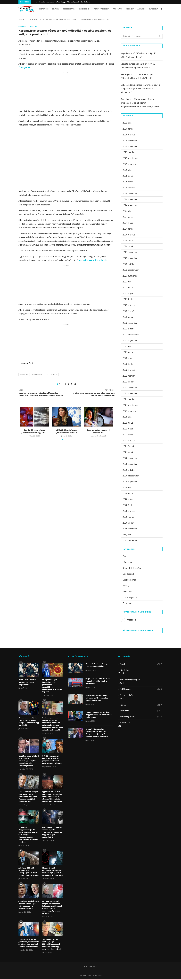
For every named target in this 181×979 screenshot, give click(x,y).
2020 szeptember (131, 475)
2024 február (129, 240)
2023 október (129, 264)
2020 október (129, 470)
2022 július (127, 346)
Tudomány (117, 9)
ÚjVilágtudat (24, 67)
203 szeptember (130, 540)
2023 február (129, 311)
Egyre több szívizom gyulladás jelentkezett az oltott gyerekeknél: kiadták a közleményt (28, 943)
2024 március (129, 234)
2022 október (129, 328)
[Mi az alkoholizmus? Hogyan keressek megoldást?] (28, 670)
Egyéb (125, 556)
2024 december (130, 193)
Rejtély (55, 9)
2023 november (130, 258)
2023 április (128, 299)
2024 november (130, 199)
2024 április (128, 228)
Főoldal (21, 19)
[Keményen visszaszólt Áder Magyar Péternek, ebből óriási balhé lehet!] (75, 716)
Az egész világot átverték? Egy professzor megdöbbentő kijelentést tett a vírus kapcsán (52, 686)
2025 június (128, 176)
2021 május (128, 428)
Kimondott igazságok (135, 9)
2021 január (128, 452)
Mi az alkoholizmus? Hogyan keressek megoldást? (27, 682)
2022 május (128, 358)
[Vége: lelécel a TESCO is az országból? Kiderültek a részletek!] (75, 682)
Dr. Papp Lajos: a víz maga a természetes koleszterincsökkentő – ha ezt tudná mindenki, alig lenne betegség (52, 907)
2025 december (130, 140)
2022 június (128, 352)
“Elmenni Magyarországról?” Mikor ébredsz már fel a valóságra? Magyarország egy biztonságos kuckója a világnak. (28, 834)
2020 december (130, 458)
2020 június (128, 493)
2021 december (130, 387)
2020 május (128, 499)
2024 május (128, 223)
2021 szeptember (131, 405)
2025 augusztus (130, 164)
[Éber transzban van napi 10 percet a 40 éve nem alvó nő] (98, 417)
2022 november (130, 323)
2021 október (129, 399)
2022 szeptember (131, 334)
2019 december (130, 528)
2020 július (127, 487)
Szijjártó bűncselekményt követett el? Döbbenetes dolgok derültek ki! (96, 697)
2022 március (129, 370)
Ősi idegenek (84, 9)
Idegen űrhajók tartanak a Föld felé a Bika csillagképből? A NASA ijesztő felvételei (52, 871)
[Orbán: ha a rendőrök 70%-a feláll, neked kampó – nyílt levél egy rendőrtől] (28, 708)
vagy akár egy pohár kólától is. (93, 260)
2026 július (127, 123)
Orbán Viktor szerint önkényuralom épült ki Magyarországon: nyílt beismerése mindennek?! (140, 89)
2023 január (128, 317)
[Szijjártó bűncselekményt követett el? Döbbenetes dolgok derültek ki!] (75, 699)
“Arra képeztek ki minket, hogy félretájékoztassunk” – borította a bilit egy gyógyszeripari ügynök (52, 944)
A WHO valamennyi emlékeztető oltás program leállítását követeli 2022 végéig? (52, 759)
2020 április (128, 505)
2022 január (128, 381)
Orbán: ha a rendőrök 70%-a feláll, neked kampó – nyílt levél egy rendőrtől (28, 721)
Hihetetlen (44, 9)
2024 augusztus (130, 205)
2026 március (129, 134)
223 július (127, 534)
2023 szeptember (131, 270)
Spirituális (127, 591)
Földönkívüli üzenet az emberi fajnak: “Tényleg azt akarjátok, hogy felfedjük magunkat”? (52, 832)
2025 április (128, 181)
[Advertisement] (66, 91)
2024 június (128, 217)
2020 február (129, 517)
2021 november (130, 393)
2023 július (127, 281)
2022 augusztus (130, 340)
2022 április (128, 364)
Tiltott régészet (101, 9)
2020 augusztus (130, 481)
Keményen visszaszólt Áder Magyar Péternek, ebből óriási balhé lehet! (98, 714)
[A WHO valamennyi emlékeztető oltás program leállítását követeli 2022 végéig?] (52, 746)
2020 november (130, 464)
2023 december (130, 252)
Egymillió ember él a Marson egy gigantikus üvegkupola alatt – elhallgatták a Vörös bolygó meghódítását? (52, 796)
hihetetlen (24, 374)
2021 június (128, 422)
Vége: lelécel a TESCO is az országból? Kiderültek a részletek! (97, 681)
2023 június (128, 287)
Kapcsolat (153, 9)
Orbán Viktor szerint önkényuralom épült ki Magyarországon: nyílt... (65, 2)
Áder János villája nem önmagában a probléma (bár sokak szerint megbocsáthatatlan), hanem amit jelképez (140, 103)
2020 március (129, 511)
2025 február (129, 187)
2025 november (130, 146)
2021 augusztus (130, 411)
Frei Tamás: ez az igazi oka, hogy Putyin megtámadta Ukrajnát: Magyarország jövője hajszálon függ (28, 796)
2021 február (129, 446)
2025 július (127, 170)
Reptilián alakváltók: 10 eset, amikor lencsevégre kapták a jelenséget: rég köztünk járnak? (28, 761)
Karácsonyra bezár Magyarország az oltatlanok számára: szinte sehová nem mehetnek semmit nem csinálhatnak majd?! (52, 724)
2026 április (128, 128)
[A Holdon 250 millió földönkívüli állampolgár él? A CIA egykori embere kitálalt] (28, 858)
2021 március (129, 440)
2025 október (129, 152)
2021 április (128, 434)
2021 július (127, 417)
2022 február (129, 375)
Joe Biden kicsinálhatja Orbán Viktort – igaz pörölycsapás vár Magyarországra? (28, 904)
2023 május (128, 293)
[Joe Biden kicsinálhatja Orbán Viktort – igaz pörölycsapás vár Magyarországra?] (28, 891)
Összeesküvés (69, 9)
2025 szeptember (131, 158)
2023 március (129, 305)
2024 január (128, 246)
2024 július (127, 211)
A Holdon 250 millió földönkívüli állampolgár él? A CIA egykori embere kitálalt (28, 871)
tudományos (52, 374)
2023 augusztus (130, 275)
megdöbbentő (37, 374)
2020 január (128, 522)
